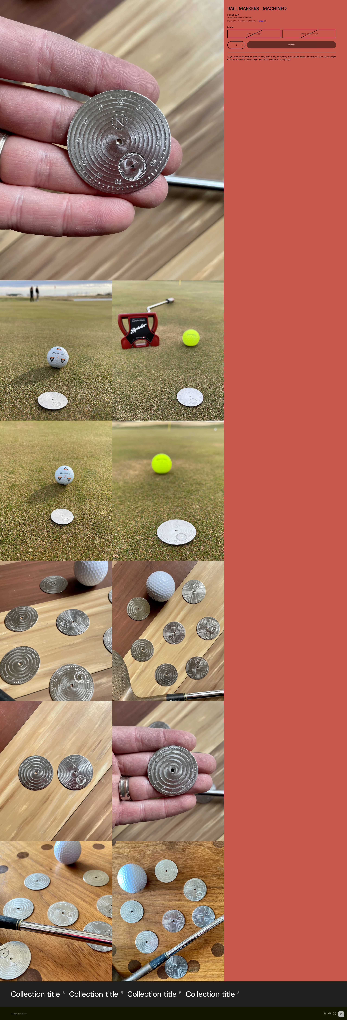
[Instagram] (325, 1013)
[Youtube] (329, 1013)
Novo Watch (22, 1013)
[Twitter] (334, 1013)
